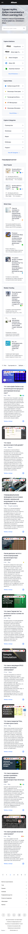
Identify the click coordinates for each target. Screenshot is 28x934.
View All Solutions (13, 73)
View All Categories (13, 152)
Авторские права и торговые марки (14, 919)
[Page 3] (25, 874)
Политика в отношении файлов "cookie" (14, 923)
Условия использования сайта (14, 926)
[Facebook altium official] (3, 915)
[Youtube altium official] (19, 915)
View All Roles (13, 113)
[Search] (24, 28)
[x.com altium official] (9, 915)
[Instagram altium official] (24, 915)
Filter (5, 365)
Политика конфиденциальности (14, 921)
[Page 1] (3, 874)
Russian (3, 930)
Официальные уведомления (14, 928)
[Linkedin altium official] (14, 915)
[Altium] (14, 2)
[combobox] (22, 365)
